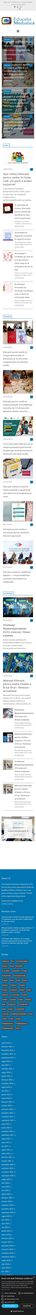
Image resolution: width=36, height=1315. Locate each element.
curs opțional (6, 970)
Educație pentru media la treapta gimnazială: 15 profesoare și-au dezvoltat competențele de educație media (17, 46)
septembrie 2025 (8, 1058)
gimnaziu (5, 985)
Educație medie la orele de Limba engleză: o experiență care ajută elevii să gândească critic (17, 125)
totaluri (4, 1018)
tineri (31, 1013)
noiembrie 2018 (7, 1249)
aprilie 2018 (6, 1275)
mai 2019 (5, 1227)
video (11, 1018)
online (21, 999)
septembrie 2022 (8, 1120)
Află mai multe (6, 1289)
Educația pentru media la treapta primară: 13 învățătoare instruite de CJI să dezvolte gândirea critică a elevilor (18, 930)
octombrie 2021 (7, 1131)
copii (12, 966)
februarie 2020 (7, 1198)
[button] (18, 1311)
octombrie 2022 (7, 1117)
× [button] (33, 1277)
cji (13, 961)
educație (5, 980)
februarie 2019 (7, 1238)
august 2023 (6, 1087)
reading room (12, 1004)
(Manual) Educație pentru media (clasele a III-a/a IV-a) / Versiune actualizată (23, 792)
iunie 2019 (5, 1224)
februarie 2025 (7, 1069)
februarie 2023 (7, 1102)
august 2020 (6, 1179)
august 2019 (6, 1216)
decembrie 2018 (7, 1246)
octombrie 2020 (7, 1172)
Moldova (5, 999)
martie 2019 (6, 1235)
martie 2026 (6, 1043)
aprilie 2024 (6, 1076)
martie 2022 (6, 1128)
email (19, 980)
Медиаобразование (22, 1023)
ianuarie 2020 (6, 1201)
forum (25, 980)
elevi (12, 980)
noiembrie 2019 (7, 1205)
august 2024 (6, 1072)
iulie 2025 (5, 1065)
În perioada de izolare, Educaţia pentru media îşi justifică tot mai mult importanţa (22, 211)
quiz (4, 1004)
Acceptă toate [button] (10, 1306)
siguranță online (20, 1009)
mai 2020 (5, 1190)
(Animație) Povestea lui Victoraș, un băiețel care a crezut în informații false (23, 290)
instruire (5, 990)
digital (25, 970)
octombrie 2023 (7, 1083)
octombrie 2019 (7, 1209)
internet (22, 990)
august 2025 (6, 1061)
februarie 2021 (7, 1157)
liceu (29, 990)
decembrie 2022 (7, 1109)
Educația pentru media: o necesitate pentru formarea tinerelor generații (16, 532)
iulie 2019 (5, 1220)
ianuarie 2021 (6, 1161)
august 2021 (6, 1139)
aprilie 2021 (6, 1150)
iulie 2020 (5, 1183)
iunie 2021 (5, 1142)
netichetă (13, 999)
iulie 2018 (5, 1264)
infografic (22, 985)
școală (18, 1018)
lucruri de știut (15, 994)
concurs (5, 966)
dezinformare (17, 970)
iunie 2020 (5, 1187)
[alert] (18, 1295)
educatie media (7, 975)
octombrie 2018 (7, 1253)
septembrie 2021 (8, 1135)
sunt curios (6, 1013)
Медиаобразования (8, 1028)
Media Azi (7, 2)
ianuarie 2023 (6, 1106)
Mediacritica (16, 2)
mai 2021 (5, 1146)
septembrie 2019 (8, 1212)
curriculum (20, 966)
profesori (29, 999)
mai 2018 (5, 1271)
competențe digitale (22, 961)
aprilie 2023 (6, 1094)
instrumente (14, 990)
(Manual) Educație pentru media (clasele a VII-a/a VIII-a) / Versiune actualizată (23, 740)
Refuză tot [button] (27, 1306)
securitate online (24, 1004)
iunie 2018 (5, 1268)
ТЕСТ (18, 1028)
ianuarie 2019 (6, 1242)
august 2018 (6, 1260)
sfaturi (11, 1009)
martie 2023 (6, 1098)
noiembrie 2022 (7, 1113)
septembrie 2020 (8, 1176)
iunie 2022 (5, 1124)
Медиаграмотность (8, 1023)
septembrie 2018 (8, 1257)
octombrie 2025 (7, 1054)
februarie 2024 (7, 1080)
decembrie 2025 (7, 1050)
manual (25, 994)
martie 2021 (6, 1153)
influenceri (14, 985)
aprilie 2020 (6, 1194)
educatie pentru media (20, 975)
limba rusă (5, 994)
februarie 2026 (7, 1047)
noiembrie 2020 (7, 1168)
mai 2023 (5, 1091)
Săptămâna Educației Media (19, 1013)
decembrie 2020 (7, 1165)
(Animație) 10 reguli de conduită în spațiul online (23, 235)
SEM (4, 1009)
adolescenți (6, 961)
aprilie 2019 (6, 1231)
